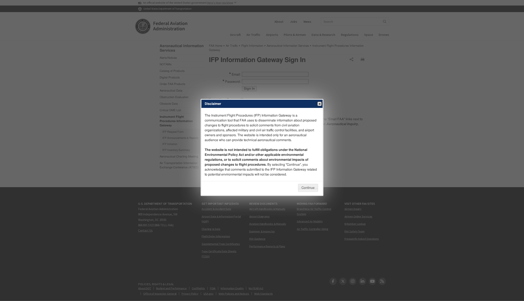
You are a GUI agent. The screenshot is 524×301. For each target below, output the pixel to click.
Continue (308, 187)
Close (319, 104)
